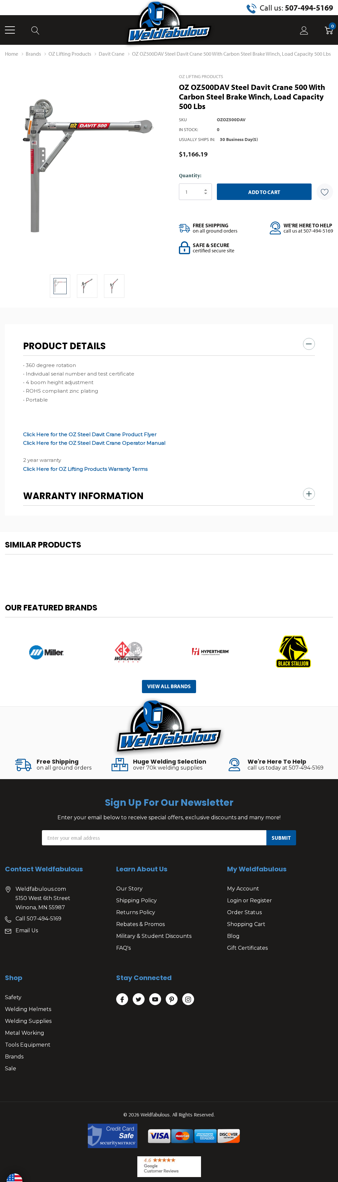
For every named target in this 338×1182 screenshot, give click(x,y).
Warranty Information (83, 496)
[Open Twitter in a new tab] (138, 999)
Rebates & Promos (140, 924)
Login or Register (249, 900)
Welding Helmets (28, 1009)
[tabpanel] (46, 651)
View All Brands (169, 686)
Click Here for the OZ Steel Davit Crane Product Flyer (89, 434)
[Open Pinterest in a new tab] (171, 999)
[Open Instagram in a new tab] (188, 999)
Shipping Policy (136, 900)
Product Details (64, 346)
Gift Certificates (247, 948)
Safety (13, 997)
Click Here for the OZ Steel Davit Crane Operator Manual (94, 443)
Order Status (244, 912)
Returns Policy (135, 912)
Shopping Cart (246, 924)
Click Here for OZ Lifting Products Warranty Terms (85, 469)
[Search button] (35, 30)
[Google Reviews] (169, 1166)
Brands (14, 1057)
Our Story (129, 889)
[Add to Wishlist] (325, 191)
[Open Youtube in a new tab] (155, 999)
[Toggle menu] (10, 30)
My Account (243, 889)
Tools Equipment (28, 1045)
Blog (233, 936)
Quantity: (190, 175)
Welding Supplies (28, 1021)
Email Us (27, 930)
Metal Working (24, 1033)
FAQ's (123, 948)
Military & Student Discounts (153, 936)
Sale (10, 1068)
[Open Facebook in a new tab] (122, 999)
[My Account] (304, 30)
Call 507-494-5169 (38, 918)
